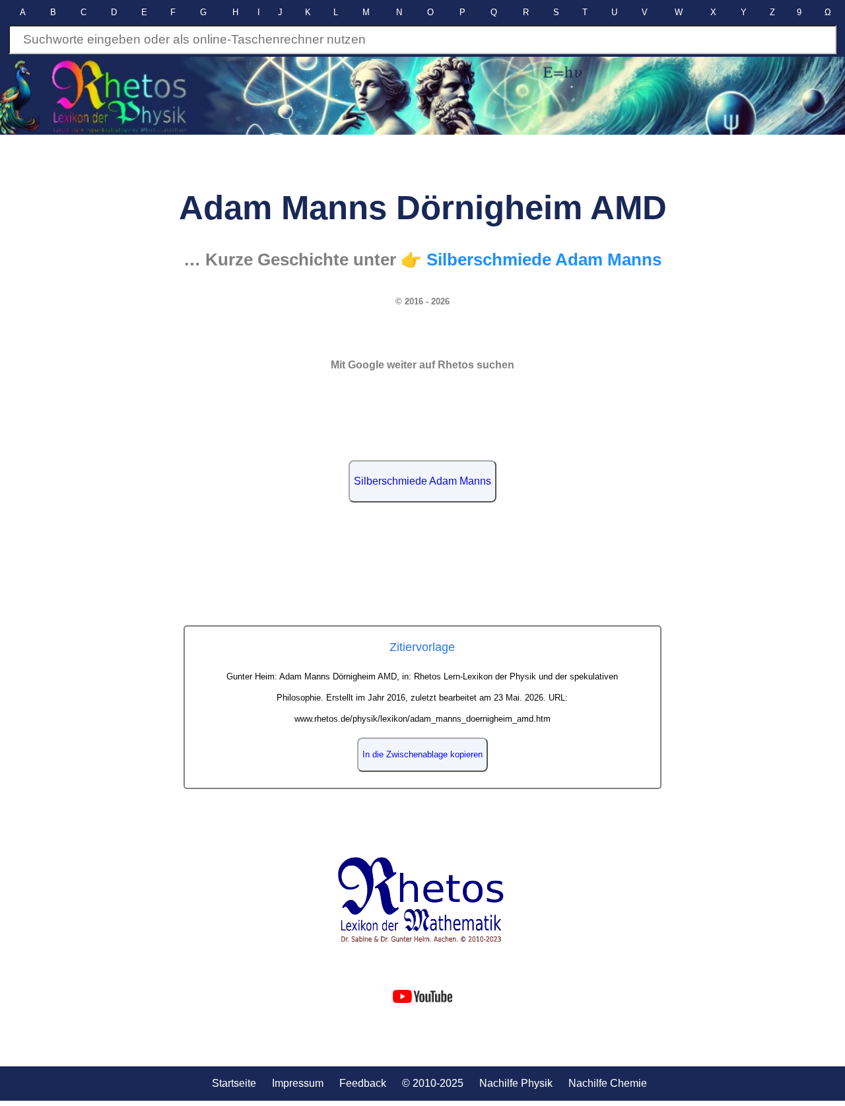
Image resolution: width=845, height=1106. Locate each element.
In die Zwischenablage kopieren (422, 754)
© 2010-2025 (432, 1083)
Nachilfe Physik (516, 1083)
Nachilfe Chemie (607, 1083)
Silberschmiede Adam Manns (422, 481)
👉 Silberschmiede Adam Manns (531, 259)
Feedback (362, 1083)
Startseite (234, 1083)
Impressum (297, 1083)
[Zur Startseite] (422, 899)
